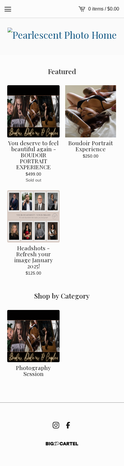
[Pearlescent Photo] (62, 37)
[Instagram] (55, 425)
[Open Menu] (8, 9)
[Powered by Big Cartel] (62, 443)
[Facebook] (68, 425)
